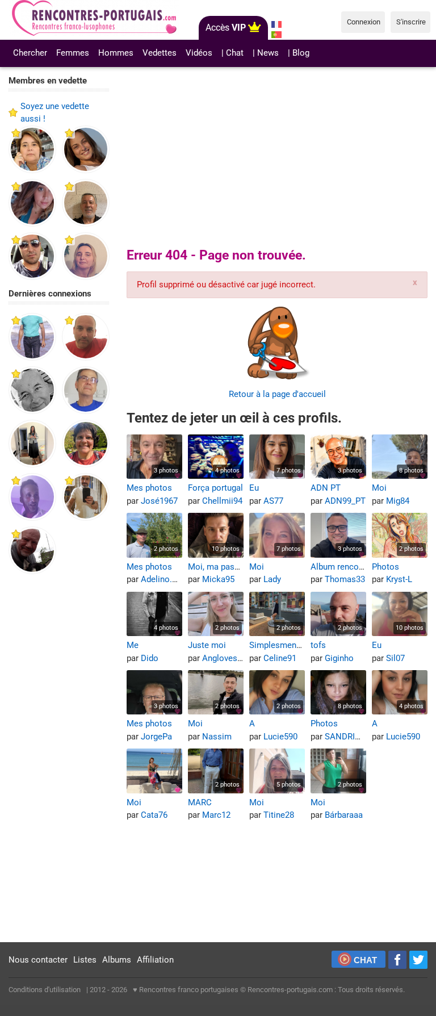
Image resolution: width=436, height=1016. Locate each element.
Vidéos (199, 53)
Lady (272, 579)
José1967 (159, 501)
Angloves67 (224, 658)
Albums (116, 960)
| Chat (232, 53)
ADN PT (326, 488)
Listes (85, 960)
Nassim (217, 736)
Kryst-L (399, 579)
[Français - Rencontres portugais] (277, 24)
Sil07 (395, 658)
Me (133, 645)
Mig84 (397, 501)
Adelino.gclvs (166, 579)
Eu (254, 488)
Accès (226, 27)
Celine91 (279, 658)
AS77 (273, 501)
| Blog (298, 53)
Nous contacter (38, 960)
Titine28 (278, 815)
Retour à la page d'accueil (277, 394)
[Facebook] (397, 960)
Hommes (115, 53)
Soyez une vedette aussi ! (54, 112)
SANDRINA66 (350, 736)
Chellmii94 (222, 501)
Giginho (339, 658)
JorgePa (156, 736)
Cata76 (154, 815)
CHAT (365, 960)
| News (266, 53)
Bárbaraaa (344, 815)
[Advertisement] (59, 758)
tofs (318, 645)
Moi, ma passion (219, 567)
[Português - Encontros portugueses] (277, 35)
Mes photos (149, 488)
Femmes (72, 53)
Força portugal (215, 488)
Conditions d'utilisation (45, 989)
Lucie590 (280, 736)
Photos (385, 567)
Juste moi (207, 645)
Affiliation (155, 960)
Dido (149, 658)
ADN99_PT (345, 501)
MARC (200, 802)
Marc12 (216, 815)
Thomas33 (345, 579)
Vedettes (159, 53)
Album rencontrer (343, 567)
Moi (379, 488)
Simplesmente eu (282, 645)
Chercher (30, 53)
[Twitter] (418, 960)
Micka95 (218, 579)
